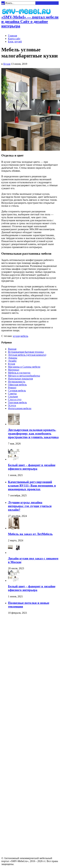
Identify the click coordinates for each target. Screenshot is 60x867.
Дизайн (12, 360)
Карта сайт (14, 38)
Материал (13, 369)
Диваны (12, 357)
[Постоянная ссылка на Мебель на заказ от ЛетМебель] (14, 528)
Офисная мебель (17, 384)
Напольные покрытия (20, 378)
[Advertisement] (14, 667)
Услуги (12, 405)
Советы (12, 393)
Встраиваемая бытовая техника (26, 351)
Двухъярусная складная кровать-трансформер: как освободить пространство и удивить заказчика (33, 433)
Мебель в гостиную (19, 372)
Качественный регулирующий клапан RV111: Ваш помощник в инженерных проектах (32, 485)
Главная (12, 35)
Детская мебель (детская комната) (27, 354)
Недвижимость (16, 381)
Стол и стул (14, 399)
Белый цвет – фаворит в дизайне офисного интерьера (31, 466)
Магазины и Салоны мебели (24, 366)
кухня (16, 336)
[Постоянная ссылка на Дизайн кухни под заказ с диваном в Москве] (14, 552)
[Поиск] (2, 3)
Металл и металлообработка (24, 375)
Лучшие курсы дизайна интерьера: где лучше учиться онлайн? (30, 506)
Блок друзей (15, 41)
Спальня (13, 396)
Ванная (12, 348)
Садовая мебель (17, 390)
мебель (24, 336)
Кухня (6, 63)
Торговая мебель (17, 402)
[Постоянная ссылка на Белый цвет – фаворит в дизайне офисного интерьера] (14, 459)
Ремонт (12, 387)
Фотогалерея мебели (19, 408)
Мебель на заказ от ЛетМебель (30, 534)
